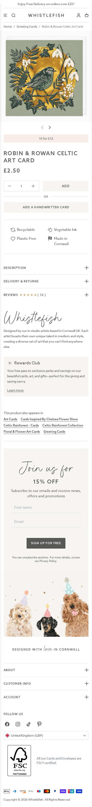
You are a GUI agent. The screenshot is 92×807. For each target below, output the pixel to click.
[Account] (78, 15)
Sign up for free (46, 543)
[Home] (46, 15)
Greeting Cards (27, 26)
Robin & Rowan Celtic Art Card (62, 26)
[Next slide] (49, 127)
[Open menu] (5, 15)
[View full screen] (46, 76)
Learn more (15, 390)
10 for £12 (46, 138)
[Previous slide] (42, 127)
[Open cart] (86, 15)
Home (8, 26)
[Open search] (13, 15)
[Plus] (33, 186)
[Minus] (10, 186)
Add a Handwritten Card (46, 207)
